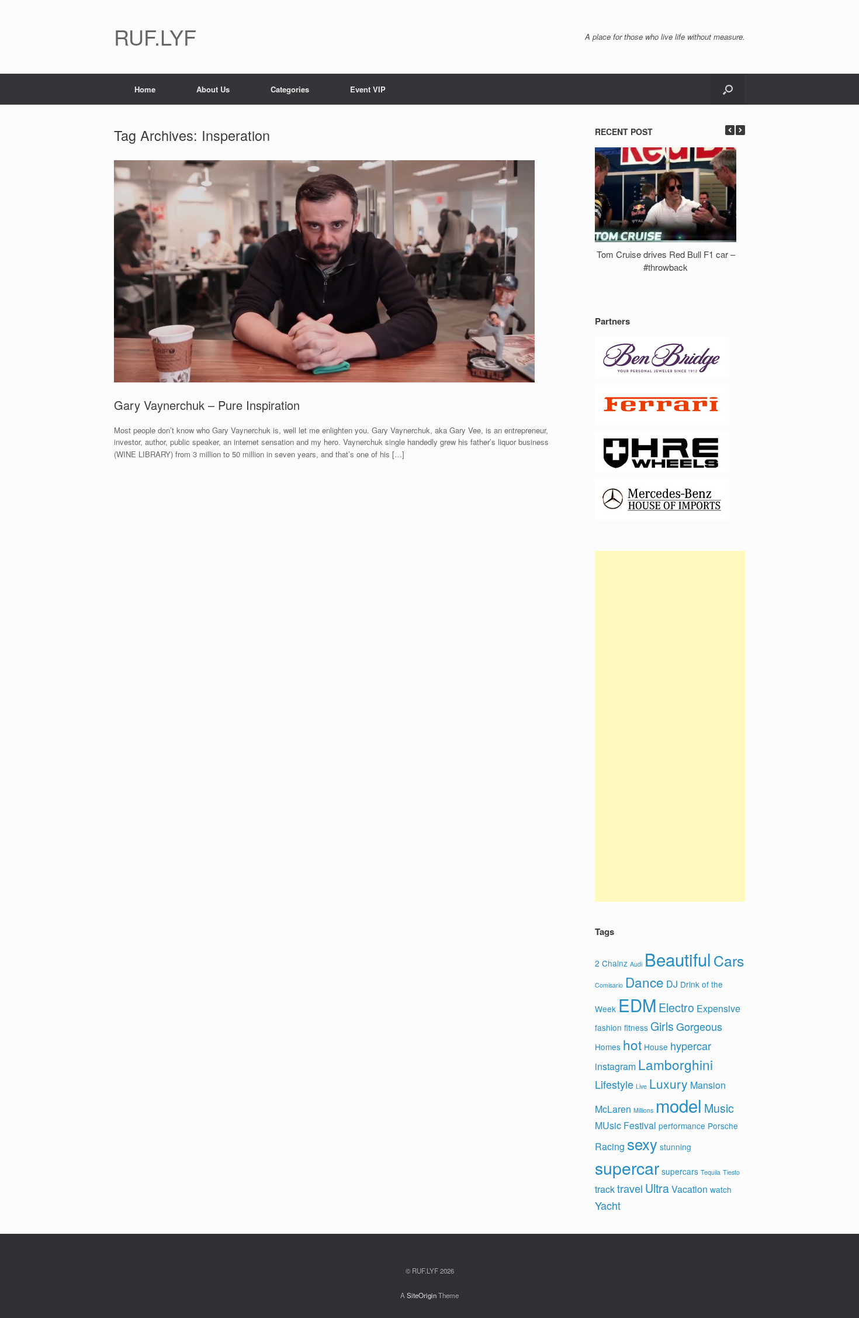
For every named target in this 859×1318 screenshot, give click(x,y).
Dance (644, 981)
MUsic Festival (625, 1125)
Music (719, 1108)
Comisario (609, 985)
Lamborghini (675, 1064)
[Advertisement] (670, 726)
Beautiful (678, 959)
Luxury (668, 1083)
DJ (672, 984)
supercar (627, 1167)
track (605, 1189)
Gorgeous (699, 1026)
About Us (213, 89)
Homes (608, 1047)
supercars (679, 1171)
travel (630, 1188)
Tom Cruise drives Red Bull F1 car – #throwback (666, 261)
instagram (615, 1066)
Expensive (718, 1008)
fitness (636, 1027)
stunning (675, 1147)
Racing (610, 1146)
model (679, 1105)
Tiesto (731, 1172)
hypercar (690, 1045)
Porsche (723, 1125)
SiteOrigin (422, 1295)
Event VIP (368, 89)
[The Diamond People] (662, 374)
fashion (608, 1027)
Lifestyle (614, 1084)
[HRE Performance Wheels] (662, 469)
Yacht (608, 1205)
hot (632, 1044)
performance (682, 1125)
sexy (642, 1143)
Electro (676, 1007)
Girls (662, 1026)
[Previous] (730, 130)
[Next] (740, 130)
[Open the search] (728, 89)
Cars (728, 960)
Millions (643, 1110)
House (656, 1047)
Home (144, 89)
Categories (290, 89)
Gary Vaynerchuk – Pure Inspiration (207, 404)
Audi (636, 964)
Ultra (657, 1188)
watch (721, 1189)
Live (641, 1086)
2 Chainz (611, 963)
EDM (637, 1004)
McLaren (613, 1109)
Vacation (689, 1189)
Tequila (711, 1172)
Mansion (708, 1085)
